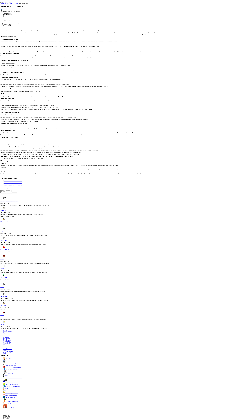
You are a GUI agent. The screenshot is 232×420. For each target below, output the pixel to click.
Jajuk (1, 231)
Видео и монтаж (6, 334)
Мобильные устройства (8, 351)
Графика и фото (6, 333)
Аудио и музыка (7, 3)
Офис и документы (7, 346)
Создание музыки (6, 343)
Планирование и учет (7, 349)
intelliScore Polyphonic (5, 277)
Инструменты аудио (14, 3)
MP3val (2, 315)
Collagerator (3, 210)
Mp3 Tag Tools (3, 296)
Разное (4, 353)
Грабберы (5, 339)
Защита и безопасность (7, 331)
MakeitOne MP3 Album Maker (6, 249)
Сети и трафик (6, 348)
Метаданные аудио (7, 342)
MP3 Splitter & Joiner (5, 221)
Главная (2, 3)
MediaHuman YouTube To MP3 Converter (9, 201)
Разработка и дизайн (7, 352)
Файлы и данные (6, 344)
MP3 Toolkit (3, 305)
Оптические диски (7, 345)
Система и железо (6, 332)
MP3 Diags (2, 259)
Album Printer (3, 240)
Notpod (2, 268)
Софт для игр (5, 350)
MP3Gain (2, 287)
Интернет (5, 330)
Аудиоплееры (6, 337)
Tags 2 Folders (3, 324)
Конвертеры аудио (6, 341)
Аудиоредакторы (6, 338)
